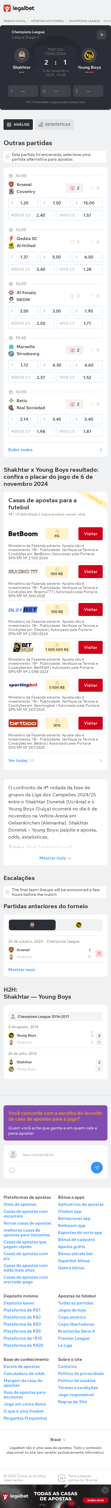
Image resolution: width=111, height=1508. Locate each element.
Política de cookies (77, 1380)
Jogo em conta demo (25, 1404)
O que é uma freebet (24, 1411)
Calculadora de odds (24, 1373)
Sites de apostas (20, 1204)
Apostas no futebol (47, 21)
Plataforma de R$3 (22, 1324)
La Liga (65, 1345)
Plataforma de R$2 (22, 1317)
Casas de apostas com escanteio (26, 1214)
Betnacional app (74, 1218)
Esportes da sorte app (80, 1232)
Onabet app (70, 1211)
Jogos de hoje (72, 1310)
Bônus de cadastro (76, 1239)
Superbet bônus (74, 1260)
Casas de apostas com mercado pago (26, 1279)
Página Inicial (15, 21)
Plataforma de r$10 (23, 1338)
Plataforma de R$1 (22, 1310)
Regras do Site (72, 1401)
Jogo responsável (76, 1394)
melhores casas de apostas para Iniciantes (27, 1232)
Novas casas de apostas (27, 1223)
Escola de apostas (22, 1366)
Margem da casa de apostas (23, 1383)
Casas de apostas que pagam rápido (25, 1244)
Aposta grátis (71, 1246)
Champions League (84, 21)
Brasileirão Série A (76, 1331)
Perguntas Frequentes (25, 1418)
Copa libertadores (76, 1324)
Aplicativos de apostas (81, 1204)
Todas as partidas (75, 1303)
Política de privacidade (81, 1373)
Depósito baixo (19, 1303)
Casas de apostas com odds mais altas (26, 1268)
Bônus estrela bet (75, 1253)
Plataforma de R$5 (22, 1331)
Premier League (73, 1338)
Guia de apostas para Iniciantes (25, 1395)
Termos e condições (78, 1387)
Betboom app (72, 1225)
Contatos (67, 1366)
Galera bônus (71, 1267)
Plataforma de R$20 (24, 1345)
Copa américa (72, 1317)
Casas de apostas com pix (26, 1256)
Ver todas (21, 760)
